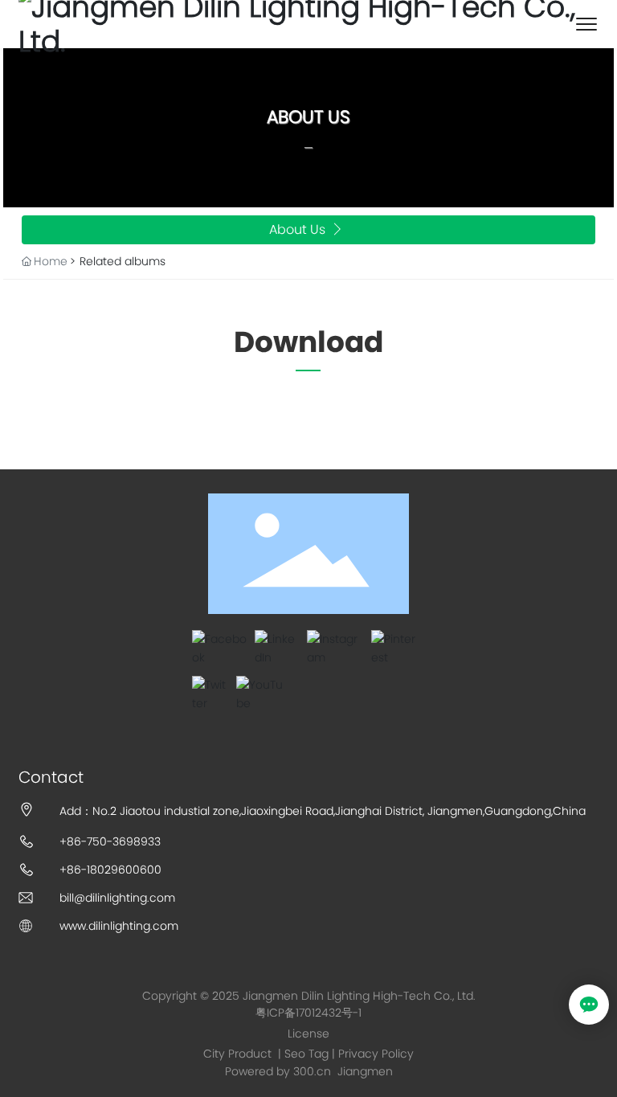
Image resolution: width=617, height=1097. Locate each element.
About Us (308, 116)
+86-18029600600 (110, 870)
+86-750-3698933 (110, 841)
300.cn (312, 1071)
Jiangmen (365, 1071)
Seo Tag (306, 1054)
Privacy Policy (376, 1054)
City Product (239, 1054)
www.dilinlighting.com (118, 926)
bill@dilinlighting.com (117, 898)
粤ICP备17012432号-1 (308, 1013)
